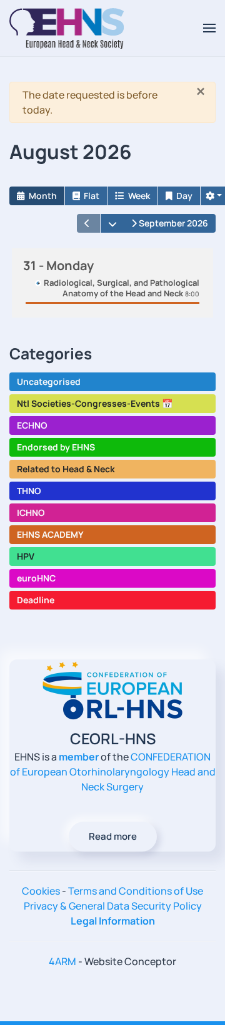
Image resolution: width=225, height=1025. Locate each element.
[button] (209, 28)
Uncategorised (49, 381)
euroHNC (36, 578)
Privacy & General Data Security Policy (113, 906)
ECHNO (32, 425)
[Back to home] (66, 28)
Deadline (35, 600)
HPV (25, 556)
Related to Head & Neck (66, 469)
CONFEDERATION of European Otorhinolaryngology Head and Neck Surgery (113, 772)
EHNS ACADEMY (50, 534)
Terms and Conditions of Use (135, 891)
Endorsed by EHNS (56, 447)
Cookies (41, 891)
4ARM (62, 961)
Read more (113, 836)
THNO (29, 491)
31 (58, 265)
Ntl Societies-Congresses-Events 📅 (94, 403)
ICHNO (31, 512)
